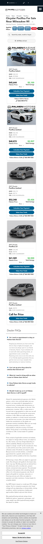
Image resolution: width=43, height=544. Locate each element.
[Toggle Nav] (40, 9)
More (20, 87)
